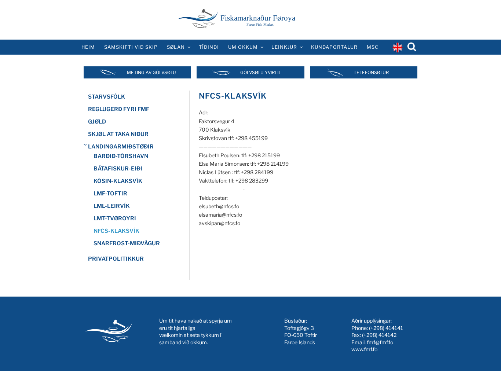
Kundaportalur (334, 47)
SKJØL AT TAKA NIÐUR (118, 134)
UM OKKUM (243, 47)
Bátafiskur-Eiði (118, 168)
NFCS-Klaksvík (116, 231)
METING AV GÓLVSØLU (151, 72)
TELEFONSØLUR (371, 72)
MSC (373, 47)
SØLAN (176, 47)
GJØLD (97, 121)
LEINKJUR (284, 47)
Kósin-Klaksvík (118, 181)
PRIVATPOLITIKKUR (116, 259)
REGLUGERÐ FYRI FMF (118, 109)
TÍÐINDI (209, 47)
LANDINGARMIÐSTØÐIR (121, 146)
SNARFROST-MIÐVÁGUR (127, 243)
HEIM (88, 47)
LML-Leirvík (112, 206)
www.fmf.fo (364, 349)
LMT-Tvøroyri (115, 218)
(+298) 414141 (386, 328)
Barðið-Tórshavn (121, 156)
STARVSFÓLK (106, 96)
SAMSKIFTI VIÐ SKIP (131, 47)
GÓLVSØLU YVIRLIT (260, 72)
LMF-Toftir (110, 193)
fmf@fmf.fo (380, 342)
